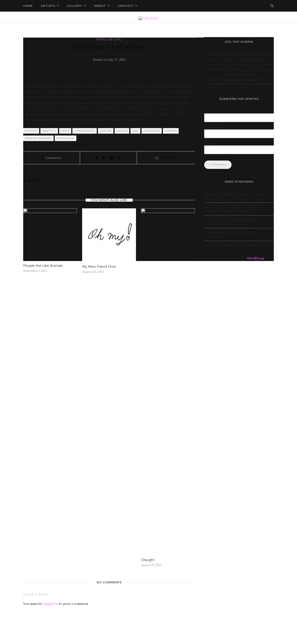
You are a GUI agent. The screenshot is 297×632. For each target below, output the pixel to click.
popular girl (66, 138)
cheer (65, 130)
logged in (50, 604)
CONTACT (126, 5)
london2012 (151, 130)
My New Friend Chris (99, 266)
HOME (28, 5)
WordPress (255, 258)
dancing (106, 130)
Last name (212, 127)
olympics (171, 130)
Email (208, 143)
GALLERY (74, 5)
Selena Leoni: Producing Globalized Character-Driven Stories (231, 222)
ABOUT (100, 5)
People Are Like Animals (43, 266)
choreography (84, 130)
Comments (51, 158)
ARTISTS (48, 5)
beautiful (49, 130)
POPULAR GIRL (109, 39)
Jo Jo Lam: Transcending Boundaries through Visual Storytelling (232, 209)
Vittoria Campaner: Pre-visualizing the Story (239, 245)
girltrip (122, 130)
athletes (31, 130)
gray (135, 130)
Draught (148, 560)
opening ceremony (38, 138)
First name (212, 111)
